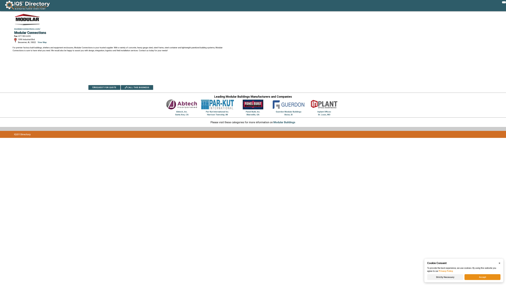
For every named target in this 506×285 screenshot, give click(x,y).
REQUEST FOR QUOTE (105, 87)
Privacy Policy (446, 271)
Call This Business (138, 87)
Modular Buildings (284, 122)
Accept (482, 277)
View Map (42, 42)
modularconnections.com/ (27, 29)
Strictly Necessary (445, 277)
